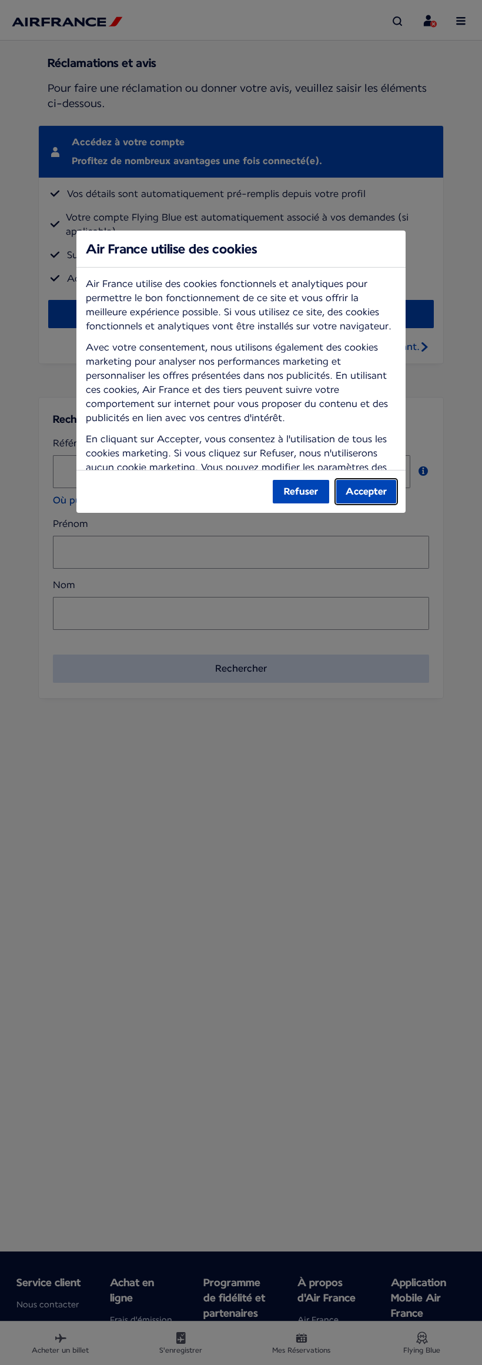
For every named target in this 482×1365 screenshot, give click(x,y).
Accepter (366, 491)
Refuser (301, 491)
